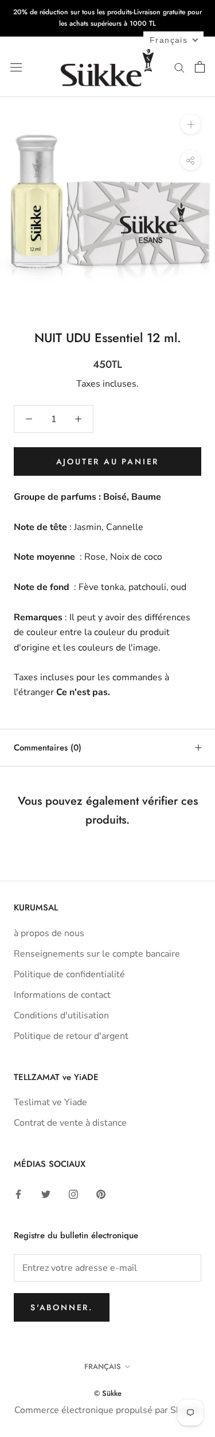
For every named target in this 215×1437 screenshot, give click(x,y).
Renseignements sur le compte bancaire (97, 954)
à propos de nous (49, 933)
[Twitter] (45, 1193)
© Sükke (108, 1393)
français (102, 1366)
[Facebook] (18, 1193)
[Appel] (179, 67)
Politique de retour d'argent (71, 1036)
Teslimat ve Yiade (50, 1102)
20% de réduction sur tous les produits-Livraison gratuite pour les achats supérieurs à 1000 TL (107, 18)
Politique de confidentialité (69, 974)
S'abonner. (61, 1307)
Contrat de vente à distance (70, 1123)
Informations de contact (62, 995)
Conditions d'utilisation (61, 1015)
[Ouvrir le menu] (16, 66)
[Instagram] (73, 1193)
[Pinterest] (100, 1193)
